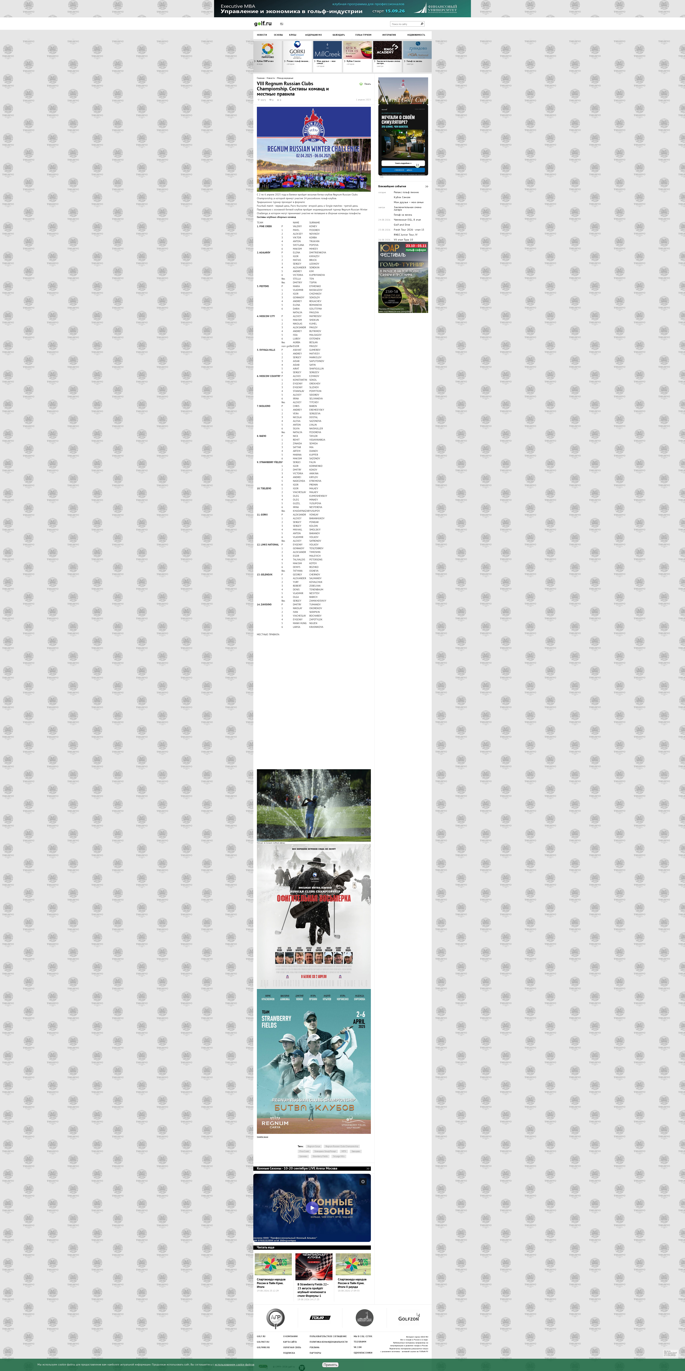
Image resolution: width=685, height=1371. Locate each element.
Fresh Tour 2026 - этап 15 (409, 230)
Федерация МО (313, 35)
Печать (367, 84)
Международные (285, 78)
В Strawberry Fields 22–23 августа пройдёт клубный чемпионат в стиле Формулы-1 (313, 1290)
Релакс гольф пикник (406, 192)
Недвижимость (416, 35)
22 (417, 165)
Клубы (292, 35)
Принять (330, 1365)
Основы (278, 35)
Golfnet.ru (263, 1342)
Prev (275, 56)
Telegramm (360, 1342)
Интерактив (389, 35)
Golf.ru (261, 1337)
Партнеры (315, 1353)
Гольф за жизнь (403, 215)
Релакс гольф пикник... (298, 61)
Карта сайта (290, 1342)
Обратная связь (292, 1348)
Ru (281, 24)
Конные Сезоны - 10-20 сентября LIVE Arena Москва (368, 1168)
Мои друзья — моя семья (408, 202)
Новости (262, 35)
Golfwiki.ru (263, 1348)
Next (409, 56)
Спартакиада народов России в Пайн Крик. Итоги (271, 1283)
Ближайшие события (425, 186)
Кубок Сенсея (353, 61)
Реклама (314, 1348)
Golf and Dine (402, 225)
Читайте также (262, 1137)
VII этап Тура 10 (403, 240)
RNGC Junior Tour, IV (405, 235)
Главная (261, 78)
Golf (263, 23)
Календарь (339, 35)
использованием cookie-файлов (234, 1365)
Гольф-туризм (363, 35)
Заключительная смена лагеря (407, 208)
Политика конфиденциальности (321, 1342)
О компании (290, 1337)
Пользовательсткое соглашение (321, 1337)
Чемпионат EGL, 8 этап (407, 220)
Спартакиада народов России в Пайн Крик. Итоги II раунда (352, 1283)
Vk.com (358, 1347)
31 (382, 177)
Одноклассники (363, 1353)
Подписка (289, 1353)
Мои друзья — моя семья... (326, 62)
